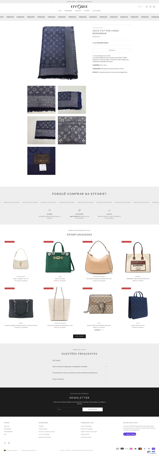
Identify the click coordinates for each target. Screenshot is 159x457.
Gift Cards (97, 10)
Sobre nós (6, 426)
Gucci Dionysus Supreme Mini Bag (99, 325)
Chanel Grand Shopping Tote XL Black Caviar (21, 325)
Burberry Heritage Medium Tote (138, 278)
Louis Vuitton (97, 27)
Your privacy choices (86, 437)
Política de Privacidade (86, 429)
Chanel (21, 323)
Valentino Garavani (99, 276)
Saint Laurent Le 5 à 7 (21, 278)
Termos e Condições (86, 426)
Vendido (112, 50)
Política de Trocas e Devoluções (89, 431)
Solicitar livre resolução (45, 437)
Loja (59, 10)
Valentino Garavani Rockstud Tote (99, 278)
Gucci (60, 276)
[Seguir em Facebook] (5, 443)
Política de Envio (85, 434)
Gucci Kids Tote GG (138, 325)
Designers (68, 10)
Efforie (87, 10)
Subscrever (92, 409)
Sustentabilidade (8, 431)
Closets (78, 10)
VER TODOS (79, 336)
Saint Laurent (21, 276)
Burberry (138, 276)
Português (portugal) (28, 450)
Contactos (41, 426)
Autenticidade (7, 429)
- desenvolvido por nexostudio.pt (81, 450)
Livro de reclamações (44, 434)
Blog (5, 434)
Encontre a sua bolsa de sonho (47, 431)
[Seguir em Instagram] (9, 443)
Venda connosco (43, 429)
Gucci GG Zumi (60, 278)
